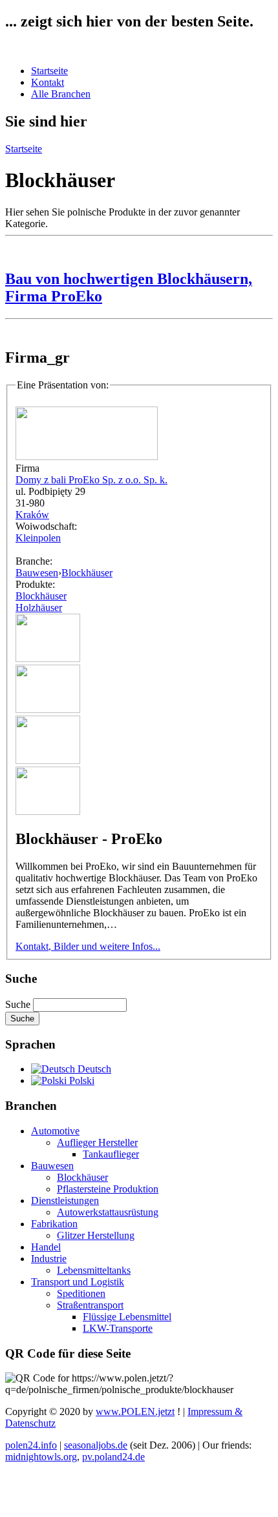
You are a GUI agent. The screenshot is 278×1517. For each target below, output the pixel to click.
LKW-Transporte (118, 1328)
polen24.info (31, 1445)
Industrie (49, 1258)
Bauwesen (37, 572)
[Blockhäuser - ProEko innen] (48, 709)
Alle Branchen (61, 93)
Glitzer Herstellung (95, 1235)
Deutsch (93, 1068)
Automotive (55, 1130)
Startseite (49, 70)
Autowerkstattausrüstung (107, 1212)
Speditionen (81, 1293)
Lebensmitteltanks (94, 1270)
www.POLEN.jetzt (135, 1411)
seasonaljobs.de (95, 1445)
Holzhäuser (39, 607)
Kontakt (47, 82)
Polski (80, 1080)
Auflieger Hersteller (97, 1142)
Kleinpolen (38, 537)
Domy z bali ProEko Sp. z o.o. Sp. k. (91, 479)
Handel (46, 1246)
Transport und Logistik (77, 1281)
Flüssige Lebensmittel (127, 1316)
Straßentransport (90, 1305)
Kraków (32, 514)
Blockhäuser (86, 572)
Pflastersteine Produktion (107, 1188)
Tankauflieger (111, 1154)
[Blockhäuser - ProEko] (48, 658)
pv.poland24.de (113, 1456)
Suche (19, 1004)
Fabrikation (54, 1223)
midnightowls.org (41, 1456)
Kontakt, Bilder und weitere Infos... (88, 946)
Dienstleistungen (65, 1200)
